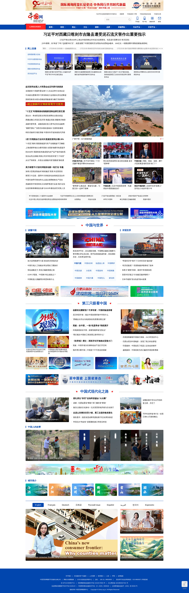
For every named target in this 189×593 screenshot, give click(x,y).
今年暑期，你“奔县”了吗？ (52, 43)
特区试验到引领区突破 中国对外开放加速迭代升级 (45, 132)
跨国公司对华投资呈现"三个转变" (51, 156)
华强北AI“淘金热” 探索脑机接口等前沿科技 (90, 422)
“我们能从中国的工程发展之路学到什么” (88, 335)
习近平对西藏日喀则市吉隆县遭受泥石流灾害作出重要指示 (94, 34)
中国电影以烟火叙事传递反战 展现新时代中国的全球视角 (58, 351)
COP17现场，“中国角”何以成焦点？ (42, 275)
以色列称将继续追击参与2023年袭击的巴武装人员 (45, 188)
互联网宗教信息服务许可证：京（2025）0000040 (93, 586)
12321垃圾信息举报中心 (84, 579)
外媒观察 (30, 331)
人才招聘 (92, 576)
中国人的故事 (34, 427)
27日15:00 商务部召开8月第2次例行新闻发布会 (96, 48)
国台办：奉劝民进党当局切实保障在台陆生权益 (44, 116)
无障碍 (185, 588)
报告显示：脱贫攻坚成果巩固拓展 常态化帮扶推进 (93, 417)
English (38, 505)
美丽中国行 (147, 199)
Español (110, 505)
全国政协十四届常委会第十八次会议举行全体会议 (45, 91)
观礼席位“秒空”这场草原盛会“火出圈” (90, 398)
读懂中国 (32, 230)
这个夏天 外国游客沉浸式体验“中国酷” (136, 331)
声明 (113, 576)
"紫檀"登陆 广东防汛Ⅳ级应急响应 (39, 128)
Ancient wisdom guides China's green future (137, 557)
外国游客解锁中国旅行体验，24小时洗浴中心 (140, 337)
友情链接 (120, 576)
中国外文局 (157, 14)
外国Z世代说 (77, 161)
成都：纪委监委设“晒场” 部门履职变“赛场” (89, 403)
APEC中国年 (108, 199)
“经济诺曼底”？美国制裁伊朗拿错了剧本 (137, 266)
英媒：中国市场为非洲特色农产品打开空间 (90, 345)
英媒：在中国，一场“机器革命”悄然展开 (90, 325)
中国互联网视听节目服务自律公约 (50, 579)
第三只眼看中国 (94, 303)
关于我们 (68, 576)
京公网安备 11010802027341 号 (118, 583)
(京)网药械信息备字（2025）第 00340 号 (124, 586)
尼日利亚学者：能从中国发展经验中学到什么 (90, 315)
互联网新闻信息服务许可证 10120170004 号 (91, 583)
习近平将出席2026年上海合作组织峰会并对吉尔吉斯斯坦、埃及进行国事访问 (90, 40)
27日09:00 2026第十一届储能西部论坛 (62, 48)
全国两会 (77, 199)
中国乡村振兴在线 (145, 14)
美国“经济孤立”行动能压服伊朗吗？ (136, 275)
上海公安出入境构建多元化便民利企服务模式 (43, 419)
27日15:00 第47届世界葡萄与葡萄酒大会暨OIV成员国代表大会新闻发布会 (143, 48)
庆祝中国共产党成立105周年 (138, 196)
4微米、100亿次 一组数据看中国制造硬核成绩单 (128, 43)
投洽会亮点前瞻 (32, 156)
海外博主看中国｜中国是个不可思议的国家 (90, 350)
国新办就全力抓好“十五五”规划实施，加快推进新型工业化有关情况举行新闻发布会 (117, 74)
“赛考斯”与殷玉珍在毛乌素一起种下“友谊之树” (45, 458)
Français (51, 505)
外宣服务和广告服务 (80, 576)
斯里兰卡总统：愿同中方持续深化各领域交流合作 (45, 176)
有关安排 (125, 40)
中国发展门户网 (132, 14)
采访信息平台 (32, 73)
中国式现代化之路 (94, 391)
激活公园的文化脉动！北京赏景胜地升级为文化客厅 (93, 407)
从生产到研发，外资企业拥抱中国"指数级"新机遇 (45, 160)
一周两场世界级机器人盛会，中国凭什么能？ (43, 255)
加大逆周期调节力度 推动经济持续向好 (43, 261)
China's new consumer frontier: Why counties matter (50, 557)
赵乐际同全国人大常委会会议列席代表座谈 (44, 87)
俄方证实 (61, 184)
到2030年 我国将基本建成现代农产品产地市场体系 (45, 152)
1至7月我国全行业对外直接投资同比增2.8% (45, 139)
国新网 (122, 14)
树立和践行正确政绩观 (128, 199)
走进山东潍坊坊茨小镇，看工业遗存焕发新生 (93, 413)
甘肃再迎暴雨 (57, 128)
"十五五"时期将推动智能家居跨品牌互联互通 (45, 111)
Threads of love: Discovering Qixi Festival (136, 530)
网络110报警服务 (69, 579)
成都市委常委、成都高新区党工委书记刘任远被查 (45, 124)
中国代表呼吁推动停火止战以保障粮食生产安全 (44, 180)
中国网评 (111, 263)
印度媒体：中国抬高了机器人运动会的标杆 (139, 346)
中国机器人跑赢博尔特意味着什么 (41, 279)
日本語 (79, 505)
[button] (161, 111)
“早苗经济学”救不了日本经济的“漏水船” (137, 261)
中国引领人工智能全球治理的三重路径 (43, 266)
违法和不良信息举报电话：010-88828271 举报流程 (132, 579)
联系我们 (100, 576)
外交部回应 (58, 171)
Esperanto (149, 505)
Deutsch (65, 505)
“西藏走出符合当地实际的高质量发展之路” (89, 319)
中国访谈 (137, 161)
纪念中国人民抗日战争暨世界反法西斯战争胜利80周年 (48, 199)
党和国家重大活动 (34, 54)
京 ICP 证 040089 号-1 (68, 583)
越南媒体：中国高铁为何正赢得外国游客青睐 (140, 350)
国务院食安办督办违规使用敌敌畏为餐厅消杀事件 (45, 99)
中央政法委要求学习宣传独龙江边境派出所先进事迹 (46, 95)
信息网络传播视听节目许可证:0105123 (63, 586)
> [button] (162, 49)
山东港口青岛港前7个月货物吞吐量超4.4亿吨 (90, 139)
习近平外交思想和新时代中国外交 (106, 14)
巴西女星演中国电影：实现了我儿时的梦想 (139, 341)
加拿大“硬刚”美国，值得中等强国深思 (137, 270)
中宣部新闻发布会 (34, 64)
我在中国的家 (139, 186)
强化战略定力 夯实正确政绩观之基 (41, 270)
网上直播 (32, 48)
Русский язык (94, 505)
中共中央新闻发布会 (35, 59)
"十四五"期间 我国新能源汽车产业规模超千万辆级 (45, 144)
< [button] (160, 49)
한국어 (136, 505)
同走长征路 (92, 199)
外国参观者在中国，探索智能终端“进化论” (89, 330)
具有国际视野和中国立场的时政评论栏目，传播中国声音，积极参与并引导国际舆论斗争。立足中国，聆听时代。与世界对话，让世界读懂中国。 (94, 254)
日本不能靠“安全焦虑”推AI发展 (134, 279)
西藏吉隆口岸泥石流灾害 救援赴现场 (40, 120)
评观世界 (126, 230)
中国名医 (106, 186)
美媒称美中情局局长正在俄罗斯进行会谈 (41, 184)
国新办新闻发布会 (34, 69)
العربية (123, 505)
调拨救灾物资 (60, 120)
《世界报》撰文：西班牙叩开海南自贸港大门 (92, 341)
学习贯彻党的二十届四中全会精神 (41, 196)
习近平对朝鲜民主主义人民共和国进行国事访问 (76, 196)
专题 (61, 167)
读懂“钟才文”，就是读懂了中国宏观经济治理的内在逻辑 (86, 43)
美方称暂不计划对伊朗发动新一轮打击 (42, 167)
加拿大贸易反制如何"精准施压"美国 (39, 171)
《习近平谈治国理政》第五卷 (111, 196)
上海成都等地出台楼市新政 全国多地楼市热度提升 (45, 148)
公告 (107, 576)
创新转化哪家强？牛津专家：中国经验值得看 (92, 310)
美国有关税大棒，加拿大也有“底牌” (134, 255)
